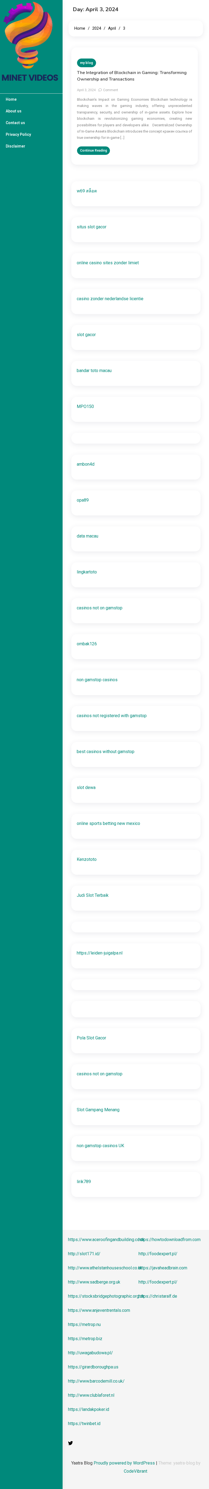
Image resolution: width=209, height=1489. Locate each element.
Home (11, 99)
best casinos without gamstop (105, 751)
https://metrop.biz (85, 1338)
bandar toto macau (94, 370)
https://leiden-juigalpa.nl (99, 953)
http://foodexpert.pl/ (158, 1253)
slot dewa (86, 787)
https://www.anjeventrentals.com (99, 1310)
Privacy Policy (18, 134)
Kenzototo (87, 859)
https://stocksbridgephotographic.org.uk (106, 1296)
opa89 (83, 500)
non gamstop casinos (97, 679)
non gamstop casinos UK (100, 1145)
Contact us (15, 123)
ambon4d (85, 464)
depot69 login (18, 161)
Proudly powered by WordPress (125, 1463)
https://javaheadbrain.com (163, 1267)
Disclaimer (15, 146)
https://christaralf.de (158, 1296)
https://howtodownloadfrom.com (170, 1239)
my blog (86, 63)
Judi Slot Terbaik (93, 895)
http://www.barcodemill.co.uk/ (96, 1381)
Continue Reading (93, 150)
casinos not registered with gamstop (112, 715)
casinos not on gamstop (99, 607)
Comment (110, 90)
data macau (87, 536)
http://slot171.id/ (84, 1253)
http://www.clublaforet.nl (91, 1395)
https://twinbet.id (84, 1423)
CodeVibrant (135, 1471)
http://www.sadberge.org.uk (94, 1282)
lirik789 (84, 1181)
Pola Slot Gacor (91, 1037)
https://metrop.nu (84, 1324)
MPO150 (85, 406)
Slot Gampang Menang (98, 1109)
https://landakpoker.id (88, 1409)
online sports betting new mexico (108, 823)
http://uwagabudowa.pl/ (90, 1352)
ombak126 (87, 643)
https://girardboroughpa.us (93, 1367)
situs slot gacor (91, 226)
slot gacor (16, 186)
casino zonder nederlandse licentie (110, 298)
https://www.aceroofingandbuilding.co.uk (106, 1239)
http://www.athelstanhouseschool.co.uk (105, 1267)
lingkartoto (87, 572)
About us (13, 111)
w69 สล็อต (87, 191)
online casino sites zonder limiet (108, 262)
